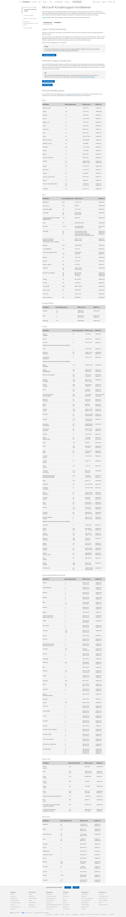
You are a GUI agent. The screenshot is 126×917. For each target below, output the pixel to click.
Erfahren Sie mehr (46, 17)
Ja (67, 887)
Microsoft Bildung (49, 894)
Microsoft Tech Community (85, 900)
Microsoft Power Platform (85, 904)
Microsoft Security (66, 896)
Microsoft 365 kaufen (77, 1)
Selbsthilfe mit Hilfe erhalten (29, 18)
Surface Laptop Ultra (13, 898)
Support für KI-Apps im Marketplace (87, 898)
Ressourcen (67, 1)
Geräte (50, 1)
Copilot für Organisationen (14, 900)
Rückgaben (30, 900)
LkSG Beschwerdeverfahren (103, 904)
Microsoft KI (65, 894)
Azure (64, 898)
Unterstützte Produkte (28, 15)
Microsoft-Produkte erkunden (15, 906)
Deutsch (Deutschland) (16, 912)
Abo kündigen (56, 914)
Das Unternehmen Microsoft (103, 896)
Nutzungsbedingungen (74, 914)
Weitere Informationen (32, 906)
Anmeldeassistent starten (49, 55)
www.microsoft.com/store (73, 94)
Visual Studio (83, 908)
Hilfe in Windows (47, 85)
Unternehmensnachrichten (103, 898)
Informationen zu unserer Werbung (92, 914)
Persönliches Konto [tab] (47, 22)
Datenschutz (68, 914)
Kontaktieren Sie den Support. (30, 7)
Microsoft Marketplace (85, 902)
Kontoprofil (30, 894)
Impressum (62, 914)
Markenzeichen (82, 914)
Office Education (48, 902)
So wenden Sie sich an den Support (30, 10)
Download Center (31, 896)
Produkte (44, 1)
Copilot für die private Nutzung (15, 902)
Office (40, 1)
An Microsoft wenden (49, 914)
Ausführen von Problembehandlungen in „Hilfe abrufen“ (30, 23)
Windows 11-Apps (13, 908)
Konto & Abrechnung (59, 1)
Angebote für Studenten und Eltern (51, 906)
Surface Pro (12, 894)
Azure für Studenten (49, 908)
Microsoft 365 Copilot (66, 904)
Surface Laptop (12, 896)
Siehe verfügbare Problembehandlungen (85, 77)
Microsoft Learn (83, 896)
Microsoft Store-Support (32, 898)
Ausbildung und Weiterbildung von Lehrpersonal (54, 904)
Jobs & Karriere (101, 894)
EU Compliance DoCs (103, 914)
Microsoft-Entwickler (84, 894)
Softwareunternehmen (84, 906)
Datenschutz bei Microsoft (103, 900)
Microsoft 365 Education (50, 900)
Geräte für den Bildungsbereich (51, 896)
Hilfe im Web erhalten (48, 81)
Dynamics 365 (65, 900)
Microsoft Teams (65, 906)
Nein (76, 887)
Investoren (100, 902)
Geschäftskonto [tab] (57, 22)
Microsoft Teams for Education (51, 898)
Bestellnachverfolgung (32, 902)
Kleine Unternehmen (66, 908)
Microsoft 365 (34, 1)
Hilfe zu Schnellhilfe (27, 28)
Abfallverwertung (31, 904)
